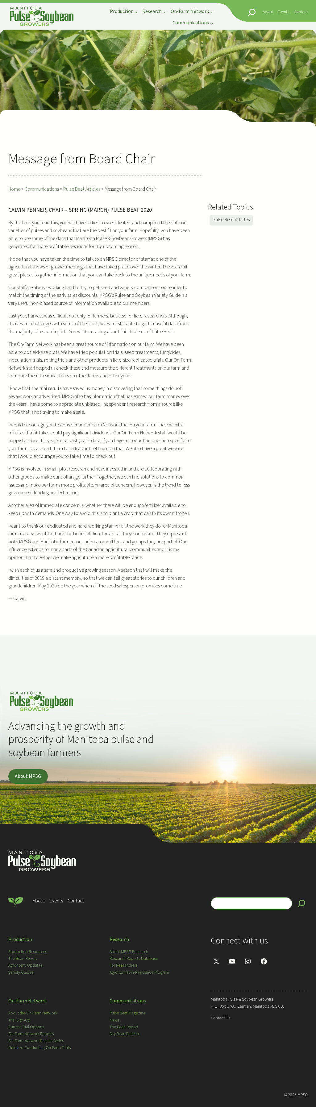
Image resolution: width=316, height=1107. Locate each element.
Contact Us (220, 1018)
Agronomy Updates (25, 965)
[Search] (301, 903)
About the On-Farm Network (32, 1013)
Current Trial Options (26, 1027)
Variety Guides (20, 972)
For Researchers (123, 965)
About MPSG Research (129, 952)
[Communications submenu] (211, 23)
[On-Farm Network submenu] (211, 12)
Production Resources (27, 952)
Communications (128, 1000)
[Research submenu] (164, 12)
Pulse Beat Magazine (127, 1013)
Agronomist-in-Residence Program (139, 972)
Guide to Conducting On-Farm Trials (39, 1048)
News (114, 1020)
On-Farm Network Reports (31, 1034)
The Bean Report (22, 959)
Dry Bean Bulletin (124, 1034)
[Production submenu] (136, 12)
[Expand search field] (252, 12)
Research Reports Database (134, 959)
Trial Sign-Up (19, 1020)
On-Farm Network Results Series (36, 1041)
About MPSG (28, 776)
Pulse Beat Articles (231, 219)
